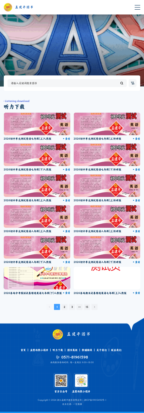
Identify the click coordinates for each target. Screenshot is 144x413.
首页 (23, 350)
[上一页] (49, 307)
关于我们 (101, 350)
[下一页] (95, 307)
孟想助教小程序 (39, 350)
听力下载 (57, 350)
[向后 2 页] (79, 307)
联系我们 (116, 350)
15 (87, 307)
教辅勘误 (87, 350)
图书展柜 (72, 350)
